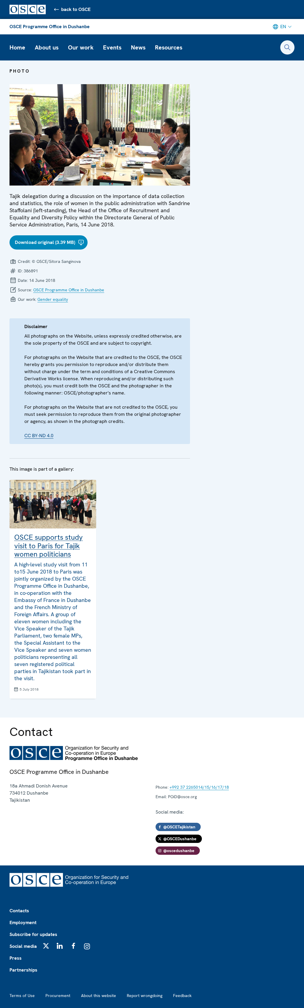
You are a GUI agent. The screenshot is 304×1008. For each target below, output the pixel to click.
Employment (23, 922)
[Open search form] (287, 47)
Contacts (19, 911)
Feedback (182, 995)
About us (46, 47)
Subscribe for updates (33, 934)
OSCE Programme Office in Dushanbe (50, 26)
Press (16, 958)
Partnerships (23, 970)
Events (112, 47)
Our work (81, 47)
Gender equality (52, 299)
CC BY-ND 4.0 (38, 435)
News (138, 47)
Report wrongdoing (144, 995)
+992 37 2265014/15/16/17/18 (199, 787)
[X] (46, 945)
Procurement (57, 995)
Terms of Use (22, 995)
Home (17, 47)
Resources (168, 47)
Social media (23, 946)
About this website (98, 995)
